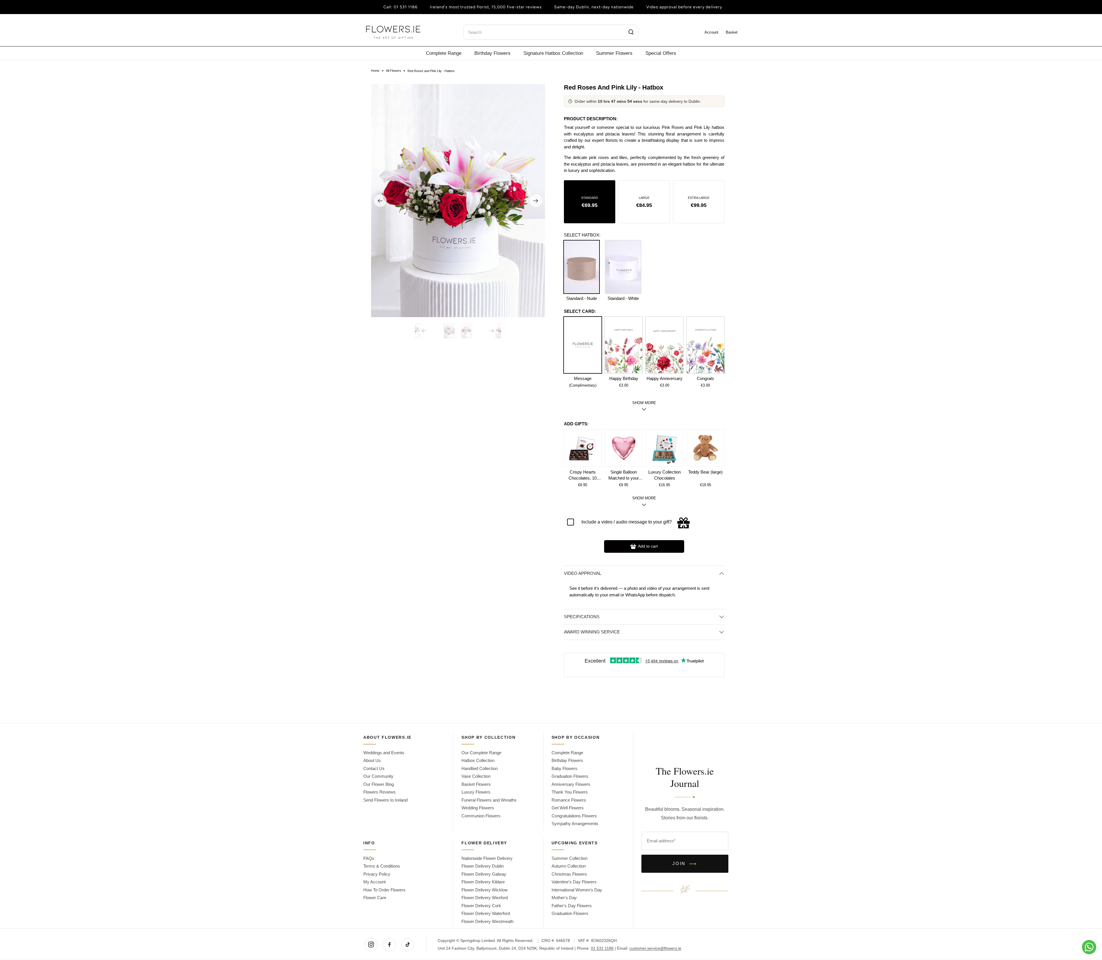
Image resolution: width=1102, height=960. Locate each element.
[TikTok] (407, 944)
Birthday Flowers (492, 53)
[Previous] (380, 200)
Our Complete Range (481, 752)
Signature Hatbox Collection (553, 53)
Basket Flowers (476, 784)
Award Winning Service (592, 631)
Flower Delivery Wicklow (484, 889)
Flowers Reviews (379, 792)
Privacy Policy (376, 874)
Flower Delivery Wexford (484, 897)
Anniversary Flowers (571, 784)
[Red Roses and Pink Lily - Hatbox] (458, 200)
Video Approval (582, 573)
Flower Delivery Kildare (483, 881)
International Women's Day (577, 889)
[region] (644, 149)
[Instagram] (371, 944)
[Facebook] (389, 944)
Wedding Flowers (477, 807)
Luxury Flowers (475, 792)
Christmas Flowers (569, 874)
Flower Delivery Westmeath (487, 921)
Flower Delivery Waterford (485, 913)
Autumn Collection (569, 866)
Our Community (378, 776)
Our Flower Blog (378, 784)
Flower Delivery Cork (481, 905)
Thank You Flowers (570, 792)
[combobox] (550, 32)
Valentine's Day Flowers (574, 881)
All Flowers (393, 70)
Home (375, 70)
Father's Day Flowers (572, 905)
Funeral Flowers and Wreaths (489, 800)
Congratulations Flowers (574, 815)
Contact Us (374, 768)
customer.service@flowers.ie (655, 948)
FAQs (368, 858)
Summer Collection (569, 858)
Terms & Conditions (381, 866)
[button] (589, 201)
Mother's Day (564, 897)
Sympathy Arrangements (575, 823)
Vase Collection (475, 776)
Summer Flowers (614, 53)
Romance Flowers (569, 800)
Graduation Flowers (570, 776)
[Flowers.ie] (393, 32)
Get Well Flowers (568, 807)
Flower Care (374, 897)
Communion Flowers (480, 815)
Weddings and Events (383, 752)
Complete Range (443, 53)
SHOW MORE (644, 498)
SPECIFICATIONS (581, 616)
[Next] (535, 200)
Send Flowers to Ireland (385, 800)
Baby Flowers (564, 768)
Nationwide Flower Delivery (487, 858)
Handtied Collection (479, 768)
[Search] (631, 32)
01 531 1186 (406, 7)
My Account (374, 881)
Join (684, 864)
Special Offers (660, 53)
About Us (372, 760)
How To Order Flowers (384, 889)
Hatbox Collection (477, 760)
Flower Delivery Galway (483, 874)
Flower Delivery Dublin (482, 866)
